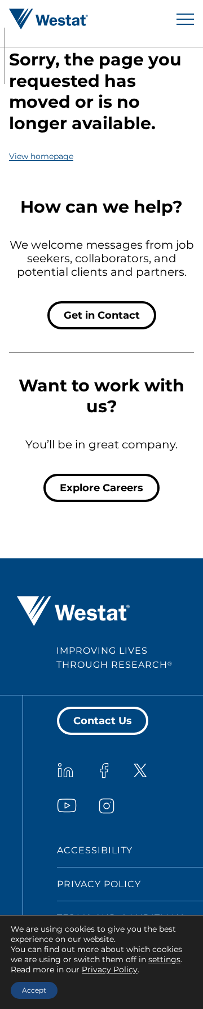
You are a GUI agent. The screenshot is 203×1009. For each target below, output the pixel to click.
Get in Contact (102, 315)
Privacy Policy (99, 884)
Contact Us (102, 721)
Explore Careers (101, 488)
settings (164, 959)
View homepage (41, 156)
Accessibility (95, 850)
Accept (34, 990)
